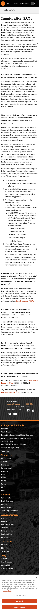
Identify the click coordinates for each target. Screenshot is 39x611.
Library (3, 481)
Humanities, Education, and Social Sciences (17, 435)
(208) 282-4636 (7, 568)
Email (3, 474)
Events (3, 478)
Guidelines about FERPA (25, 301)
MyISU (3, 487)
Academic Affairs (7, 525)
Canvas (4, 484)
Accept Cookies (19, 607)
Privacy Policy (7, 591)
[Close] (36, 577)
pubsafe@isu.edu (13, 404)
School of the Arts (7, 441)
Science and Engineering (10, 448)
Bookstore (5, 465)
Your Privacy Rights (19, 595)
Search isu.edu (6, 562)
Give (16, 3)
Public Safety (8, 10)
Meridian (4, 545)
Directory (4, 471)
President (4, 521)
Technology (5, 451)
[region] (19, 593)
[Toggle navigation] (33, 10)
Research (4, 537)
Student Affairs (6, 534)
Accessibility (6, 459)
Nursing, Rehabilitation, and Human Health (16, 438)
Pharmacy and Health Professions (13, 445)
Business (4, 429)
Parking (4, 504)
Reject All (19, 601)
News (3, 490)
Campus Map (6, 468)
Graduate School (7, 432)
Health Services (7, 501)
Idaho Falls (5, 548)
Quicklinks (24, 3)
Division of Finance (8, 531)
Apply (9, 3)
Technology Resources (9, 511)
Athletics (4, 528)
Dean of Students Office (10, 392)
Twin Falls (5, 551)
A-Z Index (4, 462)
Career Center (6, 498)
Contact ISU (5, 565)
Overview (4, 518)
